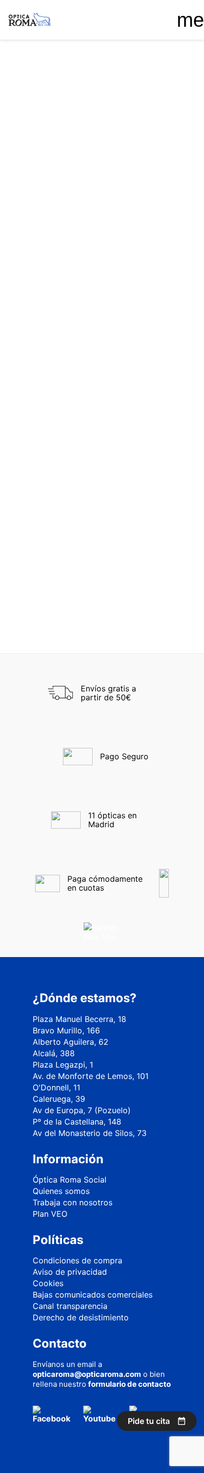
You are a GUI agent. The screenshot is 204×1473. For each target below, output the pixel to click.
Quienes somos (61, 1191)
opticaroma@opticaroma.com (87, 1374)
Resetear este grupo (49, 222)
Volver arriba (145, 609)
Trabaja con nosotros (72, 1202)
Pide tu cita (149, 1421)
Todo (34, 148)
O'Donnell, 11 (56, 1087)
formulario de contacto (129, 1384)
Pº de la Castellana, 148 (77, 1122)
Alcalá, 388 (54, 1053)
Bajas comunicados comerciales (93, 1295)
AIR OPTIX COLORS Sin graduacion (56, 529)
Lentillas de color (61, 207)
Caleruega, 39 (59, 1099)
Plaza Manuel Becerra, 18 (79, 1019)
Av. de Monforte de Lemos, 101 (91, 1076)
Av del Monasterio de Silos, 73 (90, 1133)
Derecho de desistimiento (81, 1317)
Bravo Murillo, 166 (66, 1030)
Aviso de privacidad (70, 1272)
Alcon (40, 262)
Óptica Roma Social (69, 1180)
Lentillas (44, 162)
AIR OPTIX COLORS (148, 524)
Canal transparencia (70, 1306)
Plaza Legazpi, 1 (63, 1065)
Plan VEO (50, 1214)
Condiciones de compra (77, 1260)
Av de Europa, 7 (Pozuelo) (82, 1110)
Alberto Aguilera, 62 (70, 1042)
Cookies (48, 1283)
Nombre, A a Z (100, 335)
